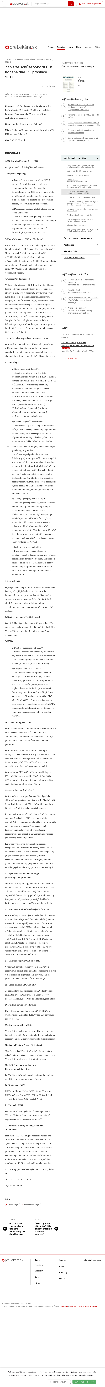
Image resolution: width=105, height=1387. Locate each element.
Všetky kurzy (67, 358)
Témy (78, 47)
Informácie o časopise (74, 258)
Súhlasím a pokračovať (84, 1382)
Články (51, 47)
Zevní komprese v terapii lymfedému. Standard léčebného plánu (80, 220)
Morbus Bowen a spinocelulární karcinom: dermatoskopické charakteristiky (17, 1228)
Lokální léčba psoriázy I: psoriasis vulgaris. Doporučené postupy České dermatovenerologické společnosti (82, 203)
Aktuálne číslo (70, 251)
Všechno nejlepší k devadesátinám (79, 215)
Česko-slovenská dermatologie (42, 59)
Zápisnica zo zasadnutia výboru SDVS (81, 197)
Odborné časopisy (23, 59)
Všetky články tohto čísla (75, 158)
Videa (97, 47)
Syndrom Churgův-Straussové (77, 175)
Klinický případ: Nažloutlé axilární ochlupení (77, 180)
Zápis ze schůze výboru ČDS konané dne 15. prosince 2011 (78, 192)
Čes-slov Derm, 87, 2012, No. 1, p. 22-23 (32, 94)
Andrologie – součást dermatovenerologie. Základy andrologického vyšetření (83, 230)
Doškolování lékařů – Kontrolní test (80, 171)
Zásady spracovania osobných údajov (83, 1306)
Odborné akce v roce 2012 (76, 225)
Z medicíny (39, 1265)
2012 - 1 (8, 62)
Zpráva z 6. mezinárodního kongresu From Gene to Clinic (82, 210)
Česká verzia (51, 86)
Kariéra (62, 1279)
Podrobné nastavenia (58, 1382)
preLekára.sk (15, 5)
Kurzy (70, 47)
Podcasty (63, 1272)
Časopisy (61, 47)
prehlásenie (63, 1306)
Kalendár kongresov (92, 1260)
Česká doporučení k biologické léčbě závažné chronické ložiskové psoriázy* (43, 1228)
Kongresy (88, 47)
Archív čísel (69, 245)
